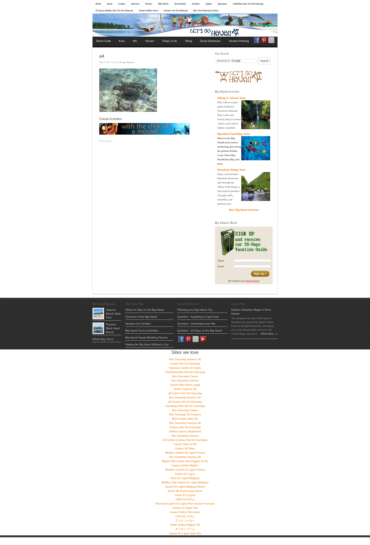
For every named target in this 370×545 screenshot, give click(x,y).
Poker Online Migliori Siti (185, 524)
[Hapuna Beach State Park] (98, 313)
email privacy (253, 281)
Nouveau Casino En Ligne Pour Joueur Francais (185, 503)
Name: (221, 260)
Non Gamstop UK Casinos (185, 414)
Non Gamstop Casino (185, 376)
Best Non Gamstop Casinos (206, 10)
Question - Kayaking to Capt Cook (198, 316)
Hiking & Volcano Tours (231, 98)
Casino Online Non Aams (185, 512)
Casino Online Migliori (185, 465)
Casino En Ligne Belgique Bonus (185, 486)
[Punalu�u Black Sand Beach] (98, 328)
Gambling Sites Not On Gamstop (248, 3)
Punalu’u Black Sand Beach (113, 328)
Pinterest (264, 40)
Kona (122, 41)
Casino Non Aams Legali (185, 384)
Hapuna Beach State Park (113, 313)
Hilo (135, 41)
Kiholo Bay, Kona (102, 339)
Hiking (188, 41)
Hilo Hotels (163, 3)
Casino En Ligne (185, 473)
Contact (121, 3)
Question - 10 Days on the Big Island (199, 330)
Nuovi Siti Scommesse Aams (185, 490)
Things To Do (169, 41)
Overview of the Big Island (141, 316)
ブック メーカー (185, 520)
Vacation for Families (138, 323)
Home (98, 3)
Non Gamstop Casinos (185, 380)
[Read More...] (269, 333)
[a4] (128, 110)
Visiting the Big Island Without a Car (147, 344)
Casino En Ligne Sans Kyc (185, 533)
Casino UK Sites (185, 448)
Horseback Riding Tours (231, 169)
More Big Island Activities (244, 209)
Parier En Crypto (185, 495)
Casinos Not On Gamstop (176, 10)
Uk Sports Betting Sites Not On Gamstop (114, 10)
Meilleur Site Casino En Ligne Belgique (185, 482)
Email (271, 40)
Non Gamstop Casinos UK (185, 359)
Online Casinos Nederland (185, 431)
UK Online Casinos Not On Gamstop (185, 439)
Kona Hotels (180, 3)
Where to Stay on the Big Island (144, 309)
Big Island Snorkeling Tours (233, 133)
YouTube (203, 339)
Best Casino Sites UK (185, 418)
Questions (222, 3)
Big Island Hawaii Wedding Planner (146, 337)
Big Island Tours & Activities (141, 330)
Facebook (257, 41)
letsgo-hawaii (127, 62)
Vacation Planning (239, 41)
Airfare (208, 3)
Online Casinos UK (185, 389)
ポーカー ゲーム (185, 529)
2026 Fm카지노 (185, 499)
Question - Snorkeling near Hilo (196, 323)
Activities (196, 3)
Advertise (135, 3)
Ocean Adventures (210, 41)
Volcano (149, 41)
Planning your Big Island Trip (194, 309)
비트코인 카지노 (185, 516)
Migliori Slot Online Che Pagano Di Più (185, 461)
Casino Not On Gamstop (185, 363)
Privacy (148, 3)
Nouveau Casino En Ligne (185, 367)
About (109, 3)
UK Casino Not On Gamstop (185, 393)
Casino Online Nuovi (148, 10)
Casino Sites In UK (185, 444)
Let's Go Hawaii (185, 25)
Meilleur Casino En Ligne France (185, 452)
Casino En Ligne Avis (185, 507)
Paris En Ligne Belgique (185, 478)
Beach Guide (103, 41)
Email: (221, 266)
